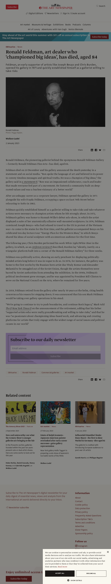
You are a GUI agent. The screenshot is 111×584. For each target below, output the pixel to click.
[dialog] (77, 566)
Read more (62, 566)
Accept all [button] (59, 573)
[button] (75, 580)
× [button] (108, 552)
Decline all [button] (91, 573)
